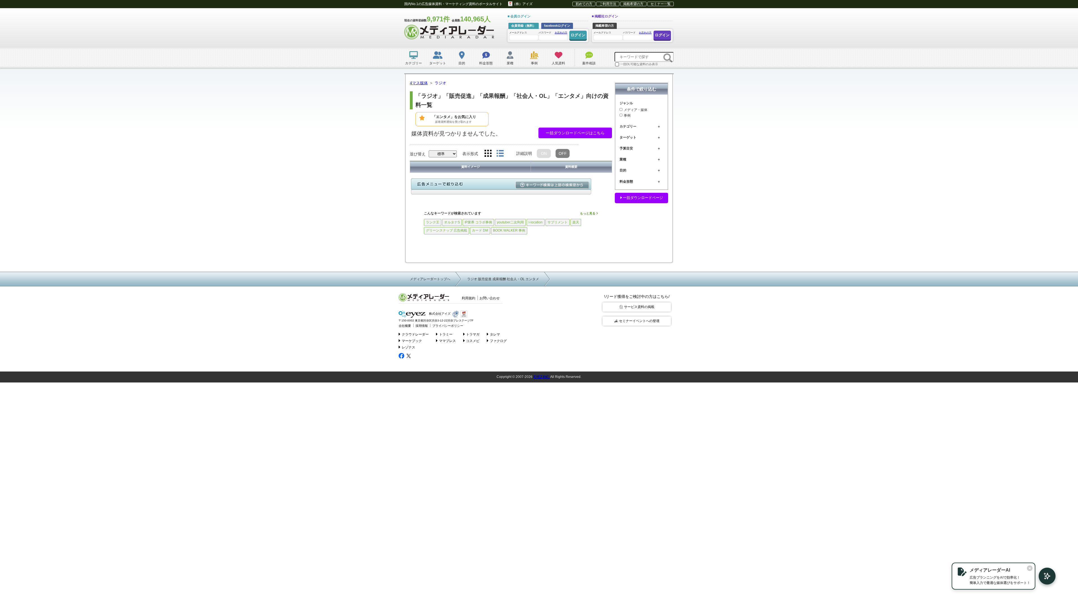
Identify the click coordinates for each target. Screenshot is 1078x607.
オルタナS (452, 222)
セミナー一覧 (660, 4)
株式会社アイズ (439, 314)
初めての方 (583, 4)
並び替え (418, 154)
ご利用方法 (607, 4)
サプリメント (557, 222)
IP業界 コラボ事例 (478, 222)
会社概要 (405, 325)
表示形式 (470, 153)
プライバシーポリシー (447, 325)
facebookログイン (557, 25)
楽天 (575, 222)
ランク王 (432, 222)
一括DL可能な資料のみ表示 (639, 64)
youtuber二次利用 (510, 222)
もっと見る (588, 213)
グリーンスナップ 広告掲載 (446, 230)
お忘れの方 (561, 32)
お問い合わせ (489, 298)
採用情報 (421, 325)
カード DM (480, 230)
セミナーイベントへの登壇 (639, 321)
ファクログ (498, 341)
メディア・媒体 (635, 110)
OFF (563, 153)
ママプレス (447, 341)
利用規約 (468, 298)
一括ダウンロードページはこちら (575, 133)
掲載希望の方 (633, 4)
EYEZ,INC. (541, 377)
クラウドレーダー (415, 334)
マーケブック (412, 341)
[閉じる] (1030, 568)
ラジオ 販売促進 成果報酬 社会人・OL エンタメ (503, 279)
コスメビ (472, 341)
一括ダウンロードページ (642, 198)
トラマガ (472, 334)
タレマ (495, 334)
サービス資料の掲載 (639, 307)
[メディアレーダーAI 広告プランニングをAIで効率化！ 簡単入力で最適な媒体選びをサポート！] (1044, 576)
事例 (627, 115)
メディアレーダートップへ (430, 279)
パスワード (553, 32)
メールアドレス (518, 32)
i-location (536, 222)
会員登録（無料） (523, 25)
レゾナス (408, 347)
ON (544, 153)
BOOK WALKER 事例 (509, 230)
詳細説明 (524, 153)
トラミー (446, 334)
